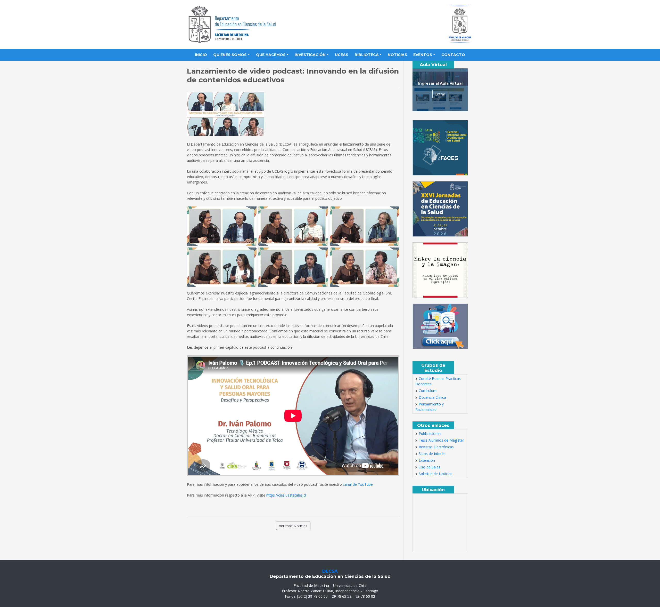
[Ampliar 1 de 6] (249, 213)
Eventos (422, 54)
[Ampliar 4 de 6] (249, 254)
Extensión (427, 460)
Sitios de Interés (432, 453)
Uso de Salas (429, 467)
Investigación (310, 54)
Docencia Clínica (432, 397)
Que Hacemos (271, 54)
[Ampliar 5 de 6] (321, 254)
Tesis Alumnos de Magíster (441, 440)
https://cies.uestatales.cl (286, 495)
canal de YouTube (358, 484)
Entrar (440, 94)
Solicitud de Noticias (435, 473)
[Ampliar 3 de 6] (392, 213)
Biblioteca (366, 54)
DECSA (330, 571)
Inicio (201, 54)
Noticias (397, 54)
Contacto (453, 54)
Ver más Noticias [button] (293, 525)
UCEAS (341, 54)
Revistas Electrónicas (436, 446)
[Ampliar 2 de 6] (321, 213)
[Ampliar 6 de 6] (392, 254)
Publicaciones (430, 433)
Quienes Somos (230, 54)
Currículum (427, 390)
